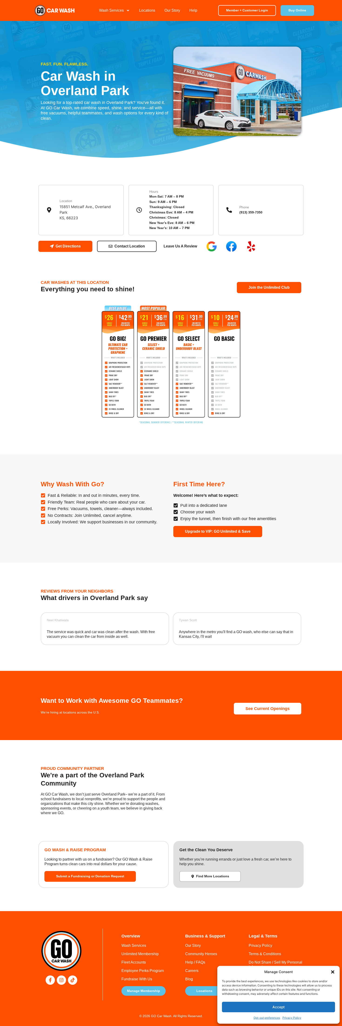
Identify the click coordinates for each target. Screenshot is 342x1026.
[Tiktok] (72, 980)
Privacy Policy (291, 1017)
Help (193, 10)
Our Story (172, 10)
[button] (332, 972)
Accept (278, 1007)
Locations (147, 10)
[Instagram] (61, 980)
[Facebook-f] (50, 980)
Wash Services (111, 10)
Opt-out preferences (267, 1017)
